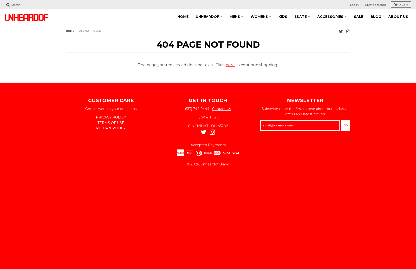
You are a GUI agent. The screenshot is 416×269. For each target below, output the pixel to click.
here (230, 65)
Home (70, 31)
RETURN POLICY (111, 128)
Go (346, 125)
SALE (358, 16)
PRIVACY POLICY (111, 117)
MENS (235, 16)
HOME (182, 16)
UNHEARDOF (207, 16)
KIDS (283, 16)
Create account (375, 5)
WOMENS (259, 16)
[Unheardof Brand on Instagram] (348, 31)
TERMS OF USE (111, 123)
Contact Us (221, 109)
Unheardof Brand (215, 164)
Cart (403, 5)
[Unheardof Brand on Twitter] (341, 31)
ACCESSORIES (330, 16)
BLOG (375, 16)
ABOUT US (398, 16)
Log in (354, 5)
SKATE (300, 16)
